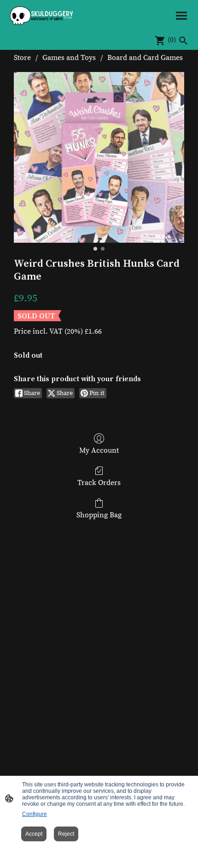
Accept (33, 834)
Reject (66, 834)
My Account (99, 450)
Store (22, 57)
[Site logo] (41, 15)
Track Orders (99, 482)
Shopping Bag (99, 515)
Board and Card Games (145, 57)
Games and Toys (69, 57)
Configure (34, 814)
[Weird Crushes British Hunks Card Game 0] (99, 157)
